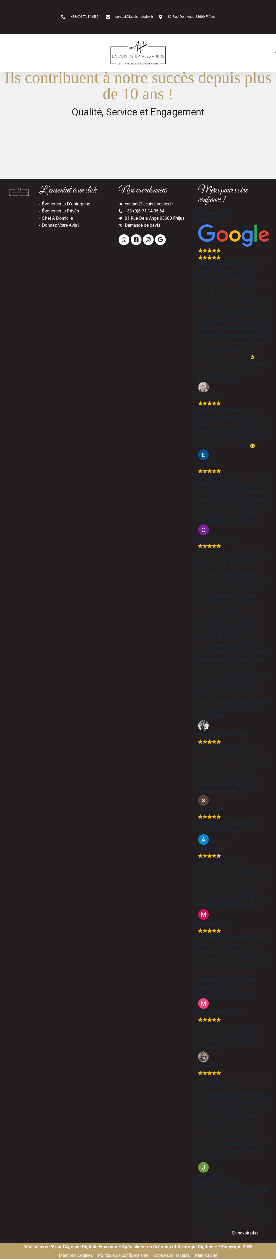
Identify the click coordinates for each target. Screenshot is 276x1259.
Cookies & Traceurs (171, 1255)
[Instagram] (148, 239)
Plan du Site (206, 1255)
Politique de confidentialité (123, 1255)
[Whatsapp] (124, 239)
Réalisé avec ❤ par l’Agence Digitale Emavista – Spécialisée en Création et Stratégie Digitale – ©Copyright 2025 (138, 1246)
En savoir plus (245, 1233)
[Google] (160, 239)
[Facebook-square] (136, 239)
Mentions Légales (76, 1255)
